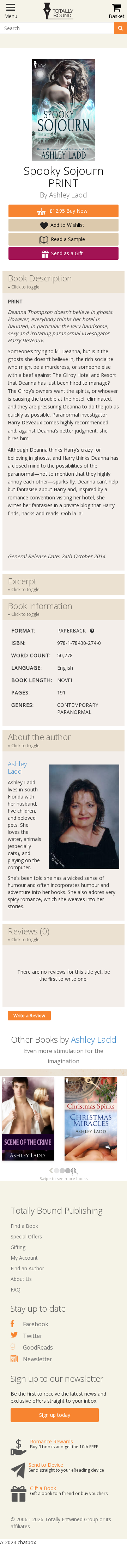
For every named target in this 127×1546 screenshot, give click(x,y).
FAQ (15, 1289)
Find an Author (27, 1268)
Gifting (18, 1247)
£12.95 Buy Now (67, 210)
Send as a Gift (67, 253)
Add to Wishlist (67, 225)
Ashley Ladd (68, 195)
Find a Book (24, 1226)
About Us (21, 1279)
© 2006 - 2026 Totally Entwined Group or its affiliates (61, 1523)
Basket (117, 16)
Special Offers (26, 1236)
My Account (24, 1257)
